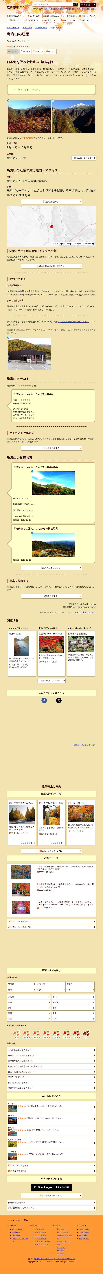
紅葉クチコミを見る (19, 1165)
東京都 (11, 984)
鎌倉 (10, 990)
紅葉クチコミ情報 (52, 20)
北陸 (74, 9)
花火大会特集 (63, 1232)
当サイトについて (88, 20)
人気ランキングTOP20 (52, 851)
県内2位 (12, 47)
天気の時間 (84, 1232)
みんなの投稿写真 (70, 20)
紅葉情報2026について (52, 1195)
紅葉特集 (61, 1247)
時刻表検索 (17, 1229)
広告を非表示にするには (84, 745)
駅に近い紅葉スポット (17, 1083)
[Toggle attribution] (93, 243)
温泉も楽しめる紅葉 (52, 16)
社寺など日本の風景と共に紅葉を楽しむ (25, 1066)
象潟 (20, 291)
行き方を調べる (52, 202)
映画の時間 (84, 1229)
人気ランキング (88, 16)
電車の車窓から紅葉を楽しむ (20, 1061)
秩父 (39, 990)
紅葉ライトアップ (16, 1077)
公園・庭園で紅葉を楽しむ (19, 1072)
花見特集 (61, 1229)
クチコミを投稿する (50, 448)
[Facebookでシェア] (44, 700)
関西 (50, 9)
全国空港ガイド (41, 1244)
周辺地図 (27, 51)
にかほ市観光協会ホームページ (74, 321)
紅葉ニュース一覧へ (19, 921)
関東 (46, 9)
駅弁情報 (83, 1235)
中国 (83, 9)
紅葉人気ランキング (83, 158)
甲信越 (68, 9)
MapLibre (66, 243)
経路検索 (16, 1232)
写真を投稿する (51, 596)
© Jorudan (87, 243)
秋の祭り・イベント (34, 20)
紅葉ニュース (17, 20)
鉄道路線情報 (40, 1232)
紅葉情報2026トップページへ (21, 1208)
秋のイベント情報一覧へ (21, 927)
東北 (62, 9)
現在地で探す (87, 4)
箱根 (69, 990)
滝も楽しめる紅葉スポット (19, 1050)
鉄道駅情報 (39, 1229)
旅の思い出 (84, 1238)
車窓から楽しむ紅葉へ (50, 680)
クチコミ (39, 51)
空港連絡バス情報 (42, 1241)
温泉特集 (61, 1253)
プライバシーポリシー (65, 1259)
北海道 (56, 9)
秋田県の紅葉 (41, 27)
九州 (93, 9)
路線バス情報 (40, 1235)
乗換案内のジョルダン (43, 1259)
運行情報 (16, 1235)
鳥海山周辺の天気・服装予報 (52, 266)
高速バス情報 (40, 1238)
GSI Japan (77, 243)
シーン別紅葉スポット (70, 16)
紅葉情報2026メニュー (15, 16)
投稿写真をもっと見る (50, 568)
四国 (88, 9)
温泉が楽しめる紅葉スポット (20, 1088)
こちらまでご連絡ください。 (83, 612)
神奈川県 (41, 984)
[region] (51, 226)
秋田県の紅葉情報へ (17, 1203)
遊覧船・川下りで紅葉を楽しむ (21, 1055)
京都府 (70, 984)
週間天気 (52, 51)
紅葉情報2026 (15, 7)
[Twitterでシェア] (59, 700)
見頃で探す (35, 16)
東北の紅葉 (27, 27)
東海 (79, 9)
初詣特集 (61, 1250)
